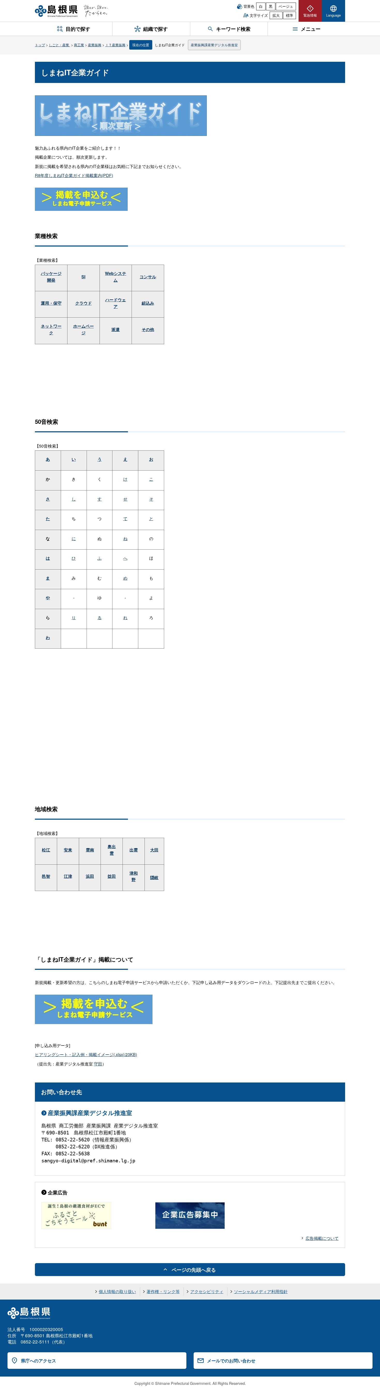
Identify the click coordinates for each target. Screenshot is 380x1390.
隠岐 (154, 877)
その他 (148, 329)
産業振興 (94, 44)
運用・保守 (51, 303)
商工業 (79, 44)
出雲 (134, 850)
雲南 (90, 850)
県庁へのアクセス (38, 1360)
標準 (289, 15)
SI (83, 277)
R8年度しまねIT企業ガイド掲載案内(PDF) (74, 175)
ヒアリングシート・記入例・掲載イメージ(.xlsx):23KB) (86, 1054)
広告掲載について (322, 1238)
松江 (46, 850)
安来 (68, 850)
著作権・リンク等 (163, 1291)
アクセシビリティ (206, 1291)
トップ (40, 44)
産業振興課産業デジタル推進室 (214, 44)
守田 (98, 1064)
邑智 (46, 876)
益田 (112, 876)
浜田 (90, 876)
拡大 (276, 15)
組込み (148, 303)
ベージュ (286, 6)
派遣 (115, 329)
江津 (68, 876)
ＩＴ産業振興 (115, 44)
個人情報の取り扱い (117, 1291)
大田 (154, 850)
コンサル (148, 277)
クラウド (83, 303)
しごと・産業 (59, 44)
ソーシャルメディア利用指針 (261, 1291)
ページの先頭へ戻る (194, 1269)
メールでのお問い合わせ (231, 1360)
